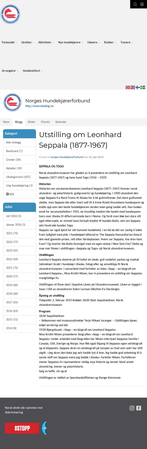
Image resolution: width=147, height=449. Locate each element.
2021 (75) (12, 268)
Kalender (61, 122)
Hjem (6, 122)
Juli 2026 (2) (13, 216)
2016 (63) (12, 311)
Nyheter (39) (14, 168)
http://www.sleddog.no (39, 106)
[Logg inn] (142, 4)
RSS (11, 194)
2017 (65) (12, 302)
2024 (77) (12, 242)
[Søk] (135, 4)
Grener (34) (13, 159)
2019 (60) (12, 285)
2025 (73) (12, 233)
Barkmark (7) (14, 151)
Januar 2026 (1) (15, 224)
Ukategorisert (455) (18, 177)
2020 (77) (12, 276)
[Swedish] (142, 87)
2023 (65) (12, 250)
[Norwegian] (128, 87)
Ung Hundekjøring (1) (19, 185)
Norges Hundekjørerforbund (66, 157)
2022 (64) (12, 259)
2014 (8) (11, 328)
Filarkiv (45, 122)
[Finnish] (138, 87)
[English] (133, 87)
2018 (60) (12, 293)
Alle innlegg (13, 142)
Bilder (31, 122)
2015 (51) (12, 319)
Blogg (18, 122)
